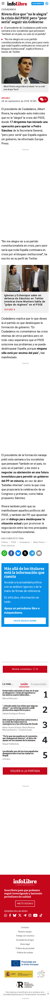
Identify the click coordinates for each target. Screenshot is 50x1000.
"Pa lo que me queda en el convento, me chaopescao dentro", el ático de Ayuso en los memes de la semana (20, 738)
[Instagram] (29, 915)
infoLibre (6, 759)
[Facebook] (10, 915)
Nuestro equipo (25, 932)
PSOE (13, 542)
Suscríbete (37, 3)
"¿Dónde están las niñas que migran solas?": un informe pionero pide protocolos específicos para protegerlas (20, 709)
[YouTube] (35, 915)
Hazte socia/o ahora (25, 621)
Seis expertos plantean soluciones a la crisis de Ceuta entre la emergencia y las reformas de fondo (20, 721)
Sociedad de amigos (25, 940)
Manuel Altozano (10, 698)
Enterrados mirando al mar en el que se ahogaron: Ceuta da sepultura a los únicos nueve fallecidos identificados (20, 693)
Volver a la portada (25, 771)
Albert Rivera (39, 542)
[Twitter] (20, 915)
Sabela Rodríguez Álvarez (13, 713)
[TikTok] (40, 915)
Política (4, 542)
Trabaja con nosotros (25, 936)
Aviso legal (25, 944)
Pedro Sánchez (8, 545)
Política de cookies (25, 952)
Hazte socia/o (25, 903)
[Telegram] (24, 915)
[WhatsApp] (5, 915)
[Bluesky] (14, 915)
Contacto (25, 927)
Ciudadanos (24, 542)
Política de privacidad (25, 948)
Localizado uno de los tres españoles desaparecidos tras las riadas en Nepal (20, 753)
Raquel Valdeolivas (10, 744)
